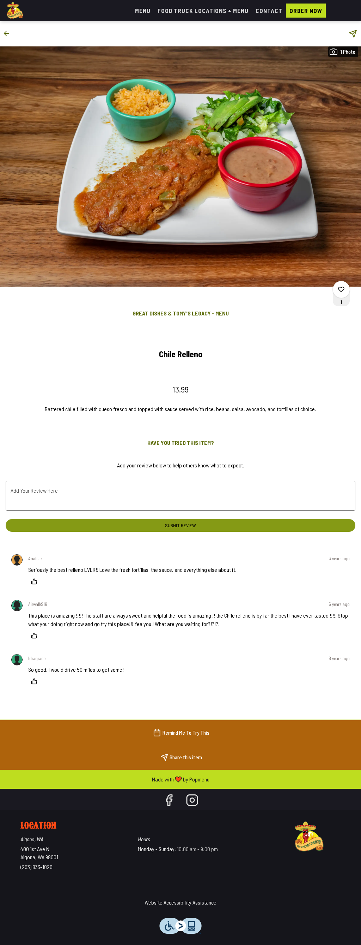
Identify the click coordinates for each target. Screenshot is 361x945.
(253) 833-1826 (36, 866)
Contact (269, 10)
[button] (8, 33)
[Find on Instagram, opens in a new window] (192, 801)
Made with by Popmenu (107, 779)
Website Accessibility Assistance (180, 902)
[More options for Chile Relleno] (341, 289)
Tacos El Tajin (308, 837)
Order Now (305, 10)
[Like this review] (36, 581)
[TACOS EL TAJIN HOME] (37, 10)
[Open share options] (353, 34)
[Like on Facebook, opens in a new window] (169, 801)
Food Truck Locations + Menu (203, 10)
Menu (143, 10)
